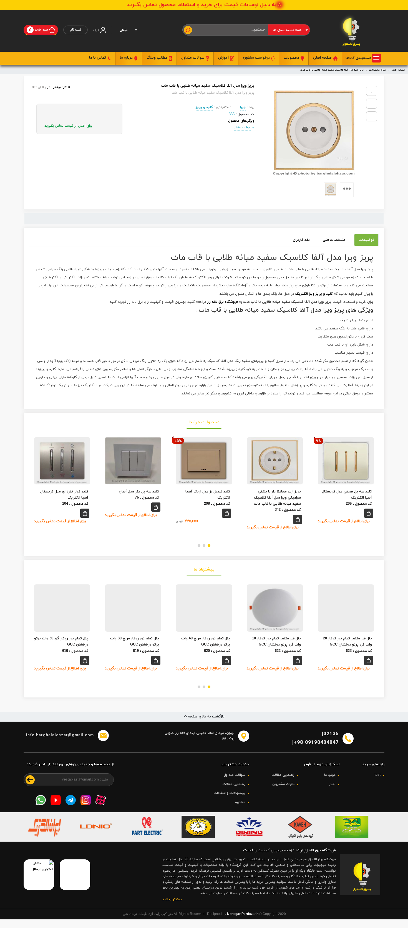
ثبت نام (75, 29)
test (377, 783)
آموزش (224, 57)
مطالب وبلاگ (157, 57)
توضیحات (366, 239)
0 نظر (66, 87)
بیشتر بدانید (172, 907)
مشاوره (240, 810)
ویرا (243, 107)
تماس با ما (98, 57)
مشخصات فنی (334, 239)
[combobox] (289, 29)
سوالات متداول (193, 57)
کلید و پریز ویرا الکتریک (314, 293)
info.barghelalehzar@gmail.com (60, 735)
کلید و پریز (204, 107)
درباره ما (127, 57)
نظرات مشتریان (283, 792)
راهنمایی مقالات (283, 783)
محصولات (292, 57)
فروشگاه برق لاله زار (222, 301)
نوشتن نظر (54, 87)
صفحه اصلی (323, 57)
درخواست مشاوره (257, 57)
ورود (96, 29)
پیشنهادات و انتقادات (229, 801)
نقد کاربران (301, 239)
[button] (208, 545)
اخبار (332, 792)
